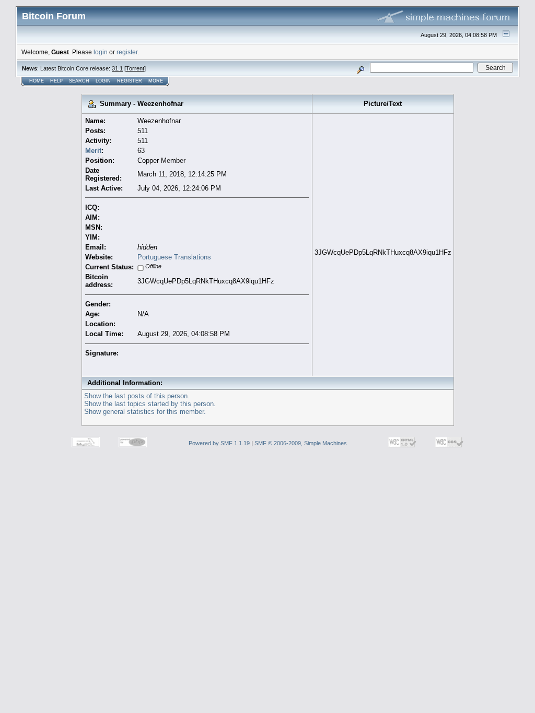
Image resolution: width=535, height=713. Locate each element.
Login (103, 81)
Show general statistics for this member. (145, 411)
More (155, 81)
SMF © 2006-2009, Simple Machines (300, 443)
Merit (93, 151)
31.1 (117, 68)
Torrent (135, 68)
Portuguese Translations (174, 257)
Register (129, 81)
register (127, 52)
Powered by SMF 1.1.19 (219, 443)
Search (79, 81)
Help (56, 81)
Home (36, 81)
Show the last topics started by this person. (150, 404)
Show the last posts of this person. (137, 396)
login (101, 52)
